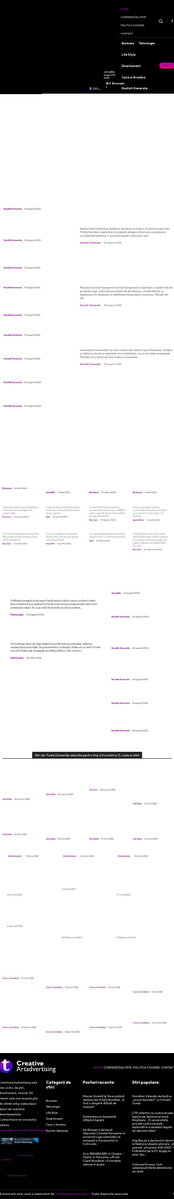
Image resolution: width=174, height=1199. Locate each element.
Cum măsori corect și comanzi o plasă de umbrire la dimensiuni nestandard (64, 975)
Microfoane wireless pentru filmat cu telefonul (50, 589)
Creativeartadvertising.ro (72, 1194)
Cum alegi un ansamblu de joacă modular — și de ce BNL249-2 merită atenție (85, 843)
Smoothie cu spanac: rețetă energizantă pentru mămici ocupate (150, 826)
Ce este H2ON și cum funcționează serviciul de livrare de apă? (21, 479)
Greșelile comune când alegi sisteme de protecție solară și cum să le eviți (108, 975)
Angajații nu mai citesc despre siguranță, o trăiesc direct (54, 632)
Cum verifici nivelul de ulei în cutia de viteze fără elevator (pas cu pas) (63, 510)
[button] (161, 21)
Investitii (50, 492)
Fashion (93, 789)
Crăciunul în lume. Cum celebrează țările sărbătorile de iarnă (152, 1167)
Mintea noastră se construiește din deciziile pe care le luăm (105, 826)
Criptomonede (17, 1175)
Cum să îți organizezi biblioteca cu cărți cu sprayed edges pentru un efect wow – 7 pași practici (152, 788)
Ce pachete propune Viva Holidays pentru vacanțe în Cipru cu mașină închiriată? (28, 880)
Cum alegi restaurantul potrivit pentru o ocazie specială (140, 845)
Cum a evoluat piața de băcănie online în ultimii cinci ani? (150, 1012)
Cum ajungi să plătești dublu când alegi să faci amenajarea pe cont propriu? (21, 1015)
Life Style (137, 803)
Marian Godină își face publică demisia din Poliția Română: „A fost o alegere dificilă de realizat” (124, 209)
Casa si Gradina (10, 978)
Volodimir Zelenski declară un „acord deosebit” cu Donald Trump (152, 1099)
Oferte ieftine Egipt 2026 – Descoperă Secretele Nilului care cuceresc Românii (138, 880)
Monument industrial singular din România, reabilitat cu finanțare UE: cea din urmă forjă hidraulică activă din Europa (35, 305)
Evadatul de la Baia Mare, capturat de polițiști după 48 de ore (33, 329)
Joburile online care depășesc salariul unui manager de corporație (20, 510)
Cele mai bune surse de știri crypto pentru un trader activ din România (64, 481)
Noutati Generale (13, 209)
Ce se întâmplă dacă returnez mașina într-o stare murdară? (107, 535)
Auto (48, 517)
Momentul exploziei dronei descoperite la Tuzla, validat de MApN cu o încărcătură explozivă (36, 201)
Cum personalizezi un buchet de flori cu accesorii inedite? (28, 845)
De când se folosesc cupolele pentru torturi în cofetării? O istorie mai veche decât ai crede (65, 1017)
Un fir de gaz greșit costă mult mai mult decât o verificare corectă (63, 826)
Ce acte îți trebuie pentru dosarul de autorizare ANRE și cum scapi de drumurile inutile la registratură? (107, 512)
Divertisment (14, 856)
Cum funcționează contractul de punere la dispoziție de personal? (107, 481)
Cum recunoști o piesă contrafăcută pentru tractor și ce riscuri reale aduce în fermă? (150, 512)
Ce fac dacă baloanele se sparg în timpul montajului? (30, 914)
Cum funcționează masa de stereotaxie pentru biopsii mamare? (139, 587)
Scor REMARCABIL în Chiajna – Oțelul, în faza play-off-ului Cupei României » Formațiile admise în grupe (124, 331)
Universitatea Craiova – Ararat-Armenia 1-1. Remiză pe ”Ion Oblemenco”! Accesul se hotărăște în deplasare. (35, 374)
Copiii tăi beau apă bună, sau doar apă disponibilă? (18, 824)
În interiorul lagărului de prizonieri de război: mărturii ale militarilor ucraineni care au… (34, 350)
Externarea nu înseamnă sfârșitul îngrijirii (62, 784)
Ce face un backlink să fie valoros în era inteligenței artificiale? (152, 481)
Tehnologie (17, 614)
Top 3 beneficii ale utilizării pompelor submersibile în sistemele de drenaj (106, 1015)
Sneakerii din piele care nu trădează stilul (108, 781)
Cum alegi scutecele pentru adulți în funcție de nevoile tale (85, 877)
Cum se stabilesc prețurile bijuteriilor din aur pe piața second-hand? (62, 536)
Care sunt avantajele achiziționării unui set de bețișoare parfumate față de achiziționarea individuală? (141, 920)
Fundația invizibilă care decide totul (21, 970)
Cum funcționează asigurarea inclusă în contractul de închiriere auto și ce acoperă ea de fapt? (86, 920)
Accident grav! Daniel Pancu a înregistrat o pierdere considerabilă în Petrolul (35, 281)
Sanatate (116, 593)
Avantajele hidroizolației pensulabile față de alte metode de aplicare (149, 977)
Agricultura (138, 520)
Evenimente (124, 856)
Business (7, 488)
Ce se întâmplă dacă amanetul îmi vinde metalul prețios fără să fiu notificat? (20, 536)
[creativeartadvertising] (94, 88)
